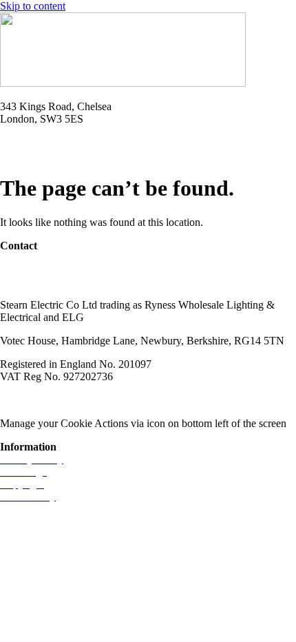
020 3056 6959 (33, 269)
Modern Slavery (35, 400)
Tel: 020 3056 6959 (42, 142)
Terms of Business (121, 400)
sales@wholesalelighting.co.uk (67, 281)
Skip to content (32, 6)
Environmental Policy (219, 400)
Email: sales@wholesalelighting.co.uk (82, 154)
